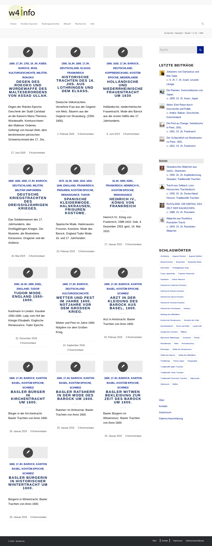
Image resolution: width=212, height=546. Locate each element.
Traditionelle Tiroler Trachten (172, 373)
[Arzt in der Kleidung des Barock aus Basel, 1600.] (123, 272)
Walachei (171, 230)
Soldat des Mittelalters (187, 355)
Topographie (192, 361)
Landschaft (197, 326)
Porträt (196, 338)
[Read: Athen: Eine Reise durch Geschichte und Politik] (162, 106)
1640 (59, 185)
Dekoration (164, 268)
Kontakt (163, 406)
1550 (64, 63)
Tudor (85, 194)
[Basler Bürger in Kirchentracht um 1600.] (28, 366)
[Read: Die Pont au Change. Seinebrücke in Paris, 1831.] (162, 125)
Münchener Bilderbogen (170, 338)
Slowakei (171, 179)
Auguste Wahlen (195, 256)
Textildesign (165, 361)
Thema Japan (178, 361)
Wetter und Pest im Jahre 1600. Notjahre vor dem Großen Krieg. (75, 304)
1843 (172, 226)
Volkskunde (194, 378)
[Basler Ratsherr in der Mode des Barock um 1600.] (75, 366)
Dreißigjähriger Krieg (180, 268)
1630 (115, 63)
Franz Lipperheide (167, 274)
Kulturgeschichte (22, 72)
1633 (89, 180)
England (69, 185)
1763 (26, 63)
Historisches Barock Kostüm (172, 297)
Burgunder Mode (194, 262)
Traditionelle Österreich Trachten (173, 378)
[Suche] (201, 24)
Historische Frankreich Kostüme (173, 285)
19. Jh (179, 98)
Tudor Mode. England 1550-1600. (28, 296)
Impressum (165, 412)
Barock (23, 68)
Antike (172, 112)
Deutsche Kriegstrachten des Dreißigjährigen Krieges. (28, 201)
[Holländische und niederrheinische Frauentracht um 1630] (123, 52)
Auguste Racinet (179, 256)
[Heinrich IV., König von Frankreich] (123, 169)
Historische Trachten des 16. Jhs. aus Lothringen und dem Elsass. (75, 84)
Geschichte (192, 112)
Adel (129, 180)
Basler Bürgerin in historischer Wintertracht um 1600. (28, 483)
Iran (34, 68)
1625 (17, 180)
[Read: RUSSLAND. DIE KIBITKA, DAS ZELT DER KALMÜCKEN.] (162, 205)
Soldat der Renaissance (182, 349)
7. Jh (178, 79)
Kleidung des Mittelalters (170, 314)
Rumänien (189, 226)
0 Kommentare (37, 152)
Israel (186, 79)
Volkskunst (164, 384)
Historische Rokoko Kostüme (172, 291)
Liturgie (170, 84)
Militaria (184, 332)
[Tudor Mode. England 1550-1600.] (28, 272)
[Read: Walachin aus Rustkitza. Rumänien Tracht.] (162, 220)
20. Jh (179, 174)
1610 (82, 180)
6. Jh (172, 79)
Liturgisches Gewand (169, 332)
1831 (172, 131)
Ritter (176, 343)
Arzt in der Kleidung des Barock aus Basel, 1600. (123, 303)
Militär (42, 72)
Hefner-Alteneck (178, 279)
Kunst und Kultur (182, 326)
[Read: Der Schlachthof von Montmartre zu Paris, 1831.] (162, 139)
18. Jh (33, 63)
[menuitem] (13, 24)
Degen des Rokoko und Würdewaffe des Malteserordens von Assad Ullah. (28, 88)
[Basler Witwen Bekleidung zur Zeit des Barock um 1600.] (123, 366)
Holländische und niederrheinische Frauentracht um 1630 (123, 88)
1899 (172, 98)
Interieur (187, 308)
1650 (24, 180)
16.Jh (71, 63)
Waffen (175, 384)
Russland (189, 212)
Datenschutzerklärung (171, 418)
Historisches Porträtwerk (170, 308)
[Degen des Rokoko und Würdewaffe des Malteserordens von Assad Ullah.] (28, 52)
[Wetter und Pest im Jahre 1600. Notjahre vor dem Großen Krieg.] (75, 272)
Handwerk (164, 279)
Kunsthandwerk (166, 326)
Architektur (164, 256)
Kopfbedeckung (116, 72)
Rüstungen (164, 349)
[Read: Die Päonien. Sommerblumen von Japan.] (162, 92)
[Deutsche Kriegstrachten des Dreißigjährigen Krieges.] (28, 169)
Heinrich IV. (131, 185)
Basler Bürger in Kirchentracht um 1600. (28, 397)
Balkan (181, 112)
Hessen (170, 197)
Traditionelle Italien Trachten (171, 367)
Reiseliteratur (165, 343)
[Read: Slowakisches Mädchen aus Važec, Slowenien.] (162, 168)
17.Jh (19, 63)
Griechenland (173, 117)
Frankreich (75, 72)
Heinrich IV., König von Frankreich (122, 202)
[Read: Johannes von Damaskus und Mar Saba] (162, 73)
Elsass (85, 68)
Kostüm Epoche (82, 190)
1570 (61, 180)
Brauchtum (180, 262)
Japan (194, 98)
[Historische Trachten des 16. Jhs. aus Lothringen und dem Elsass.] (75, 52)
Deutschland (69, 68)
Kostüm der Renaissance (170, 320)
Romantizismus (188, 343)
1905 (172, 174)
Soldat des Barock (167, 355)
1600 (12, 63)
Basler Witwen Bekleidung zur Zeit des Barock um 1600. (123, 397)
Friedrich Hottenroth (186, 274)
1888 (172, 212)
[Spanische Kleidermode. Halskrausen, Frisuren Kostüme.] (75, 169)
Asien (42, 63)
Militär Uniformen (28, 190)
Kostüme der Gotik (191, 320)
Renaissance (70, 194)
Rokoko (28, 77)
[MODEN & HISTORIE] (21, 12)
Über (161, 400)
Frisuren (63, 190)
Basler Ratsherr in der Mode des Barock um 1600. (75, 395)
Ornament (187, 338)
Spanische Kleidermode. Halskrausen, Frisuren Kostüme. (75, 206)
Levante (194, 79)
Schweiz (123, 293)
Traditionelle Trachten (189, 179)
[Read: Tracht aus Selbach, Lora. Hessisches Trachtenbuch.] (162, 187)
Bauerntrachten (166, 262)
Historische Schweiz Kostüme (172, 303)
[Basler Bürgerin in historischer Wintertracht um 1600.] (28, 452)
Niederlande (129, 77)
